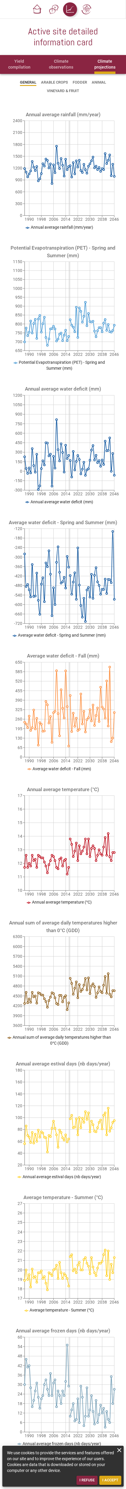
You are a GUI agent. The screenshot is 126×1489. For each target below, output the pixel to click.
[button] (37, 9)
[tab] (19, 64)
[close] (119, 1450)
